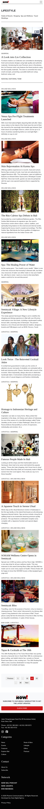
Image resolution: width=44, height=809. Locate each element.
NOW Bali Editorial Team (11, 79)
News (3, 742)
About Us (4, 767)
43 (37, 678)
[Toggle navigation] (41, 2)
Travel (36, 16)
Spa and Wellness (27, 16)
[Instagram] (2, 731)
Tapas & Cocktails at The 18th (16, 650)
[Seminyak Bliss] (20, 592)
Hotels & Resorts (7, 16)
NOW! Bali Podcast (9, 783)
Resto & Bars (28, 742)
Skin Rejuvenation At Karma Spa (17, 166)
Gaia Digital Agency (17, 798)
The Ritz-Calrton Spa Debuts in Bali (19, 215)
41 (27, 678)
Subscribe (4, 770)
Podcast (26, 751)
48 (20, 683)
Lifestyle (5, 332)
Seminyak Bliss (9, 605)
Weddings (4, 18)
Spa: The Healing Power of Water (18, 264)
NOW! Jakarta (7, 786)
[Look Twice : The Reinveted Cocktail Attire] (20, 346)
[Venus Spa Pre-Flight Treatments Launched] (20, 103)
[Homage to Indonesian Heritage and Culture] (20, 396)
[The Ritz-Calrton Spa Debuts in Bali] (20, 202)
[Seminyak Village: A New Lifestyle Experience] (20, 296)
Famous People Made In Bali (15, 459)
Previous (10, 678)
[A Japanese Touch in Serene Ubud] (20, 493)
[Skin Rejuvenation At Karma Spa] (20, 153)
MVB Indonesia (7, 789)
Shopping (16, 16)
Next (26, 683)
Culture (3, 754)
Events (3, 745)
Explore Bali (5, 751)
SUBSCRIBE (22, 708)
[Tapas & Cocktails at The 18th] (20, 636)
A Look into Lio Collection (16, 57)
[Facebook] (7, 731)
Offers (26, 748)
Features (4, 748)
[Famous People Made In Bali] (20, 446)
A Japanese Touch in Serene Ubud (18, 506)
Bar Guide (5, 623)
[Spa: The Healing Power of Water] (20, 251)
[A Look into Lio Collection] (22, 38)
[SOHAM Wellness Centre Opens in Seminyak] (20, 542)
